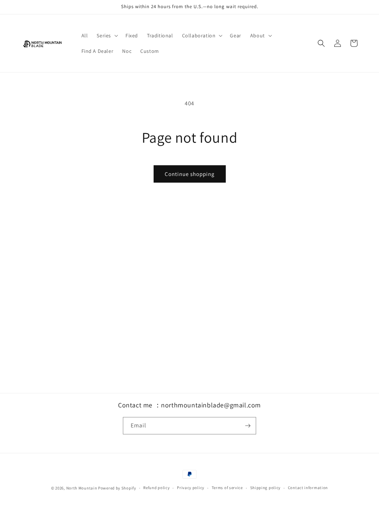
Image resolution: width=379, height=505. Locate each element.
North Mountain (81, 488)
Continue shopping (190, 173)
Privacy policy (190, 487)
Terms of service (227, 487)
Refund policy (156, 487)
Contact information (308, 487)
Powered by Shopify (117, 488)
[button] (106, 35)
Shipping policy (265, 487)
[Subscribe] (247, 425)
